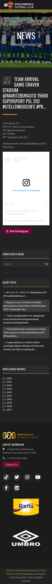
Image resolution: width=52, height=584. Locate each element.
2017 (9, 409)
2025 (9, 381)
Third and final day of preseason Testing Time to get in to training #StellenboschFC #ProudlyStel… (24, 332)
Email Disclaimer (29, 570)
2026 (9, 378)
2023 (9, 388)
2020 (9, 399)
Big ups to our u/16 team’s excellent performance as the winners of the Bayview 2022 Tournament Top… (24, 306)
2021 (9, 395)
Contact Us (11, 464)
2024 (9, 385)
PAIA (17, 573)
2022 (9, 392)
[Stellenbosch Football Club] (27, 4)
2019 (9, 402)
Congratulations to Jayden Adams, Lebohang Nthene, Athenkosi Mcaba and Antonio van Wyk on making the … (23, 346)
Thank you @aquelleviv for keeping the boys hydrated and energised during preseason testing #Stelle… (23, 319)
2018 (9, 406)
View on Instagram (19, 231)
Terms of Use (12, 570)
